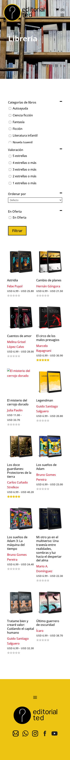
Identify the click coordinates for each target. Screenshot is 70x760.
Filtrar (17, 230)
